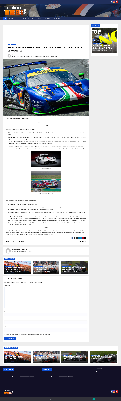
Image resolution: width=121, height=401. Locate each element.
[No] (119, 399)
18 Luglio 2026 (96, 360)
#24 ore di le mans (25, 56)
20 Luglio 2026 (39, 360)
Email (6, 319)
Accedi (4, 382)
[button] (116, 18)
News (39, 18)
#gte (44, 56)
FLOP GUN (81, 241)
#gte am (47, 56)
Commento (7, 285)
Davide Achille (108, 50)
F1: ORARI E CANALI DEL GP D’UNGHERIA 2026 (44, 268)
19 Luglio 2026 (67, 360)
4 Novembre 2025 (98, 50)
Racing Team (57, 18)
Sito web (6, 326)
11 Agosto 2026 (10, 360)
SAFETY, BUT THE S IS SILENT (16, 241)
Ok (93, 399)
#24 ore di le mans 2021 (36, 56)
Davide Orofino (17, 271)
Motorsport (13, 44)
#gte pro (52, 56)
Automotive (96, 43)
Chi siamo (11, 18)
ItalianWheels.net (17, 54)
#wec (56, 56)
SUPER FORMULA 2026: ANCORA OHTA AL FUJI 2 (74, 268)
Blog (18, 18)
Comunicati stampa (29, 18)
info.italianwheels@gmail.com (27, 376)
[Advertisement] (46, 33)
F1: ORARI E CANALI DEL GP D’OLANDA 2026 (15, 268)
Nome (6, 311)
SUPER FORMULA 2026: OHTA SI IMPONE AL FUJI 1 (103, 357)
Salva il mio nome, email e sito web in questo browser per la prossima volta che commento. (28, 334)
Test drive (47, 18)
